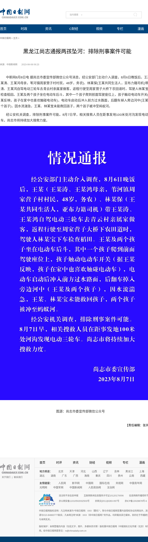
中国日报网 (5, 38)
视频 (99, 29)
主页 (15, 38)
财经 (92, 462)
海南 (86, 475)
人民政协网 (94, 487)
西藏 (142, 475)
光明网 (43, 487)
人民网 (62, 483)
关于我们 (6, 477)
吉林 (116, 471)
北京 (60, 471)
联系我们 (18, 477)
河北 (83, 471)
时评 (59, 462)
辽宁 (105, 471)
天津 (72, 471)
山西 (94, 471)
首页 (3, 29)
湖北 (42, 475)
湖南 (53, 475)
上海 (141, 471)
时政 (24, 29)
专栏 (120, 29)
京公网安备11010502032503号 (74, 501)
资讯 (48, 29)
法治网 (111, 487)
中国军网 (58, 487)
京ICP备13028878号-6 (136, 501)
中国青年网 (135, 483)
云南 (131, 475)
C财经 (73, 29)
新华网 (76, 483)
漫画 (141, 29)
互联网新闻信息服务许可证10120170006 (104, 495)
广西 (75, 475)
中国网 (89, 483)
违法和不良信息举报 (68, 495)
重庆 (98, 475)
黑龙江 (129, 471)
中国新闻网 (75, 487)
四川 (109, 475)
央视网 (119, 483)
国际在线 (104, 483)
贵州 (120, 475)
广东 (64, 475)
